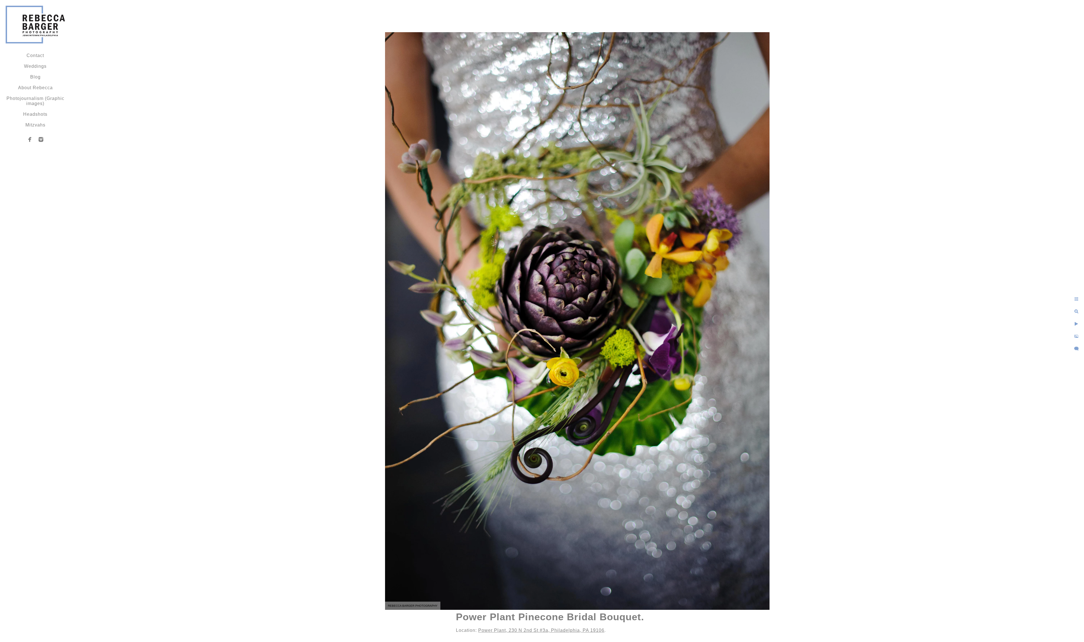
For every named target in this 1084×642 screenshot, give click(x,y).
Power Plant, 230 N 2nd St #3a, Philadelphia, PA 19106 (541, 630)
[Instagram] (41, 139)
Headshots (35, 114)
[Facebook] (30, 139)
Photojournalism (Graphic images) (35, 101)
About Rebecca (35, 87)
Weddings (35, 66)
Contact (35, 55)
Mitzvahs (35, 125)
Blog (35, 77)
